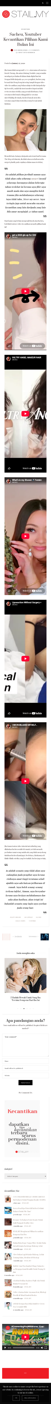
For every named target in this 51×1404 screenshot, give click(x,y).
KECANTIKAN (25, 29)
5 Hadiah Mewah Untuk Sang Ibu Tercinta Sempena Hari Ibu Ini (25, 999)
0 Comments (34, 50)
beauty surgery (15, 917)
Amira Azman (23, 50)
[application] (25, 1337)
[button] (17, 1009)
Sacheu (26, 70)
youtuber (32, 921)
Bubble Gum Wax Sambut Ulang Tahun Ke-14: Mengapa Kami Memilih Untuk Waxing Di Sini (29, 1269)
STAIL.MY (25, 1203)
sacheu (38, 917)
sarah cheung (20, 921)
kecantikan (28, 917)
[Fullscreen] (46, 1348)
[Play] (5, 1348)
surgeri (35, 178)
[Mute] (42, 1348)
